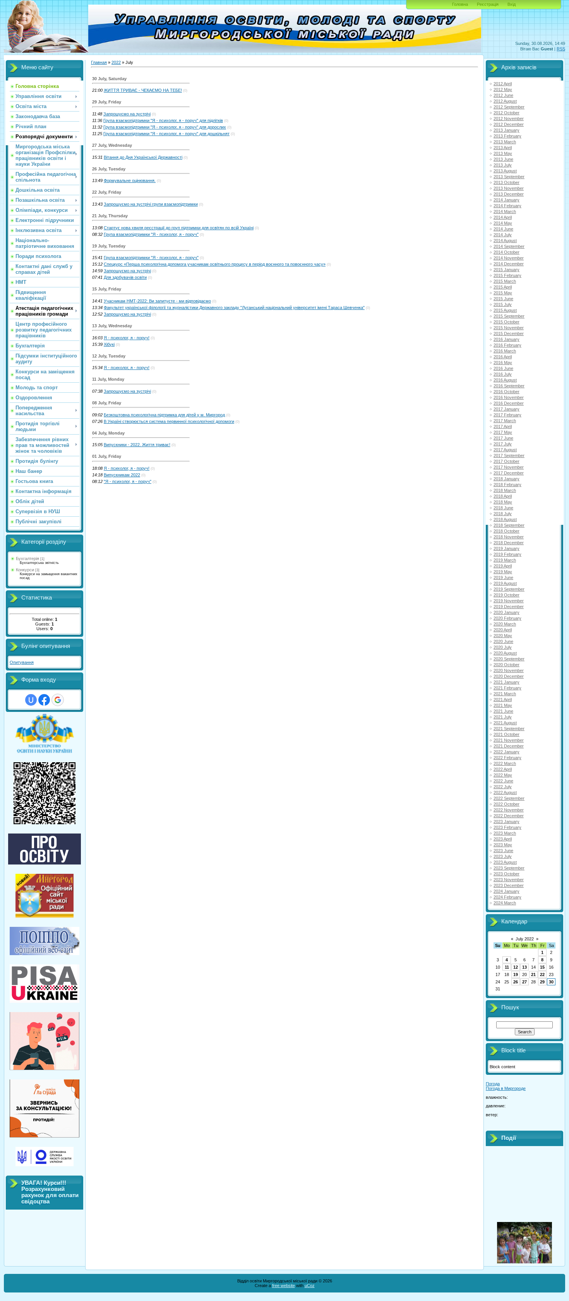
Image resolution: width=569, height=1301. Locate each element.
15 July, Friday (106, 289)
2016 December (509, 403)
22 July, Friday (106, 192)
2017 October (506, 461)
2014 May (503, 223)
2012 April (503, 83)
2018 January (506, 478)
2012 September (509, 107)
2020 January (506, 612)
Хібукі (109, 344)
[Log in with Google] (57, 700)
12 (515, 967)
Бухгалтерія (27, 558)
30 (551, 982)
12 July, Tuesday (108, 356)
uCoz (310, 1285)
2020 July (503, 647)
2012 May (503, 89)
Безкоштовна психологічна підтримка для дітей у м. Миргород (164, 414)
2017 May (503, 432)
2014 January (506, 200)
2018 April (503, 496)
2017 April (503, 426)
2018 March (505, 490)
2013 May (503, 153)
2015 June (503, 298)
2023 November (509, 879)
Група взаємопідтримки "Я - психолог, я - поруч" (151, 234)
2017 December (509, 473)
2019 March (505, 560)
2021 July (503, 717)
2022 (116, 62)
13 (524, 967)
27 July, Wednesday (112, 145)
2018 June (503, 507)
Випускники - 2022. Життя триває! (137, 444)
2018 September (509, 525)
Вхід (511, 4)
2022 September (509, 798)
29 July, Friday (106, 102)
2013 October (506, 182)
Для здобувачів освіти (125, 277)
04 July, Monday (108, 433)
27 (524, 982)
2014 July (503, 234)
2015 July (503, 304)
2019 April (503, 566)
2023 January (506, 821)
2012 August (505, 101)
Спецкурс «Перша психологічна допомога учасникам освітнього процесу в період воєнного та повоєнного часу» (215, 264)
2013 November (509, 188)
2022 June (503, 781)
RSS (561, 48)
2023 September (509, 868)
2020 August (505, 653)
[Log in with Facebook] (44, 700)
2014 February (507, 205)
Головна (460, 4)
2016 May (503, 362)
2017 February (507, 414)
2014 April (503, 217)
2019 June (503, 577)
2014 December (509, 263)
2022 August (505, 792)
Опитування (22, 662)
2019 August (505, 583)
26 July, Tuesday (108, 169)
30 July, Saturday (109, 78)
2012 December (509, 124)
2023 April (503, 839)
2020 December (509, 676)
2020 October (506, 664)
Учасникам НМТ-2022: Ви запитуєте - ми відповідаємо (157, 301)
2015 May (503, 292)
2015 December (509, 333)
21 (533, 974)
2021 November (509, 740)
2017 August (505, 449)
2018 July (503, 513)
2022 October (506, 804)
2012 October (506, 112)
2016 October (506, 391)
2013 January (506, 130)
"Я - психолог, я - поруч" (127, 481)
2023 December (509, 885)
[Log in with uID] (31, 700)
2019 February (507, 554)
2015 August (505, 310)
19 (515, 974)
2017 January (506, 409)
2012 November (509, 118)
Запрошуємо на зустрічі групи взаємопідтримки (151, 204)
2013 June (503, 159)
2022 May (503, 775)
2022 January (506, 751)
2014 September (509, 246)
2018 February (507, 484)
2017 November (509, 467)
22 (542, 974)
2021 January (506, 682)
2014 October (506, 252)
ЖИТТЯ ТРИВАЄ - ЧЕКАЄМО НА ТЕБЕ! (143, 90)
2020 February (507, 618)
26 (515, 982)
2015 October (506, 322)
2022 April (503, 769)
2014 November (509, 258)
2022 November (509, 810)
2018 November (509, 536)
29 (542, 982)
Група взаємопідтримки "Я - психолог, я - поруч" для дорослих (164, 127)
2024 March (505, 903)
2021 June (503, 711)
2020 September (509, 659)
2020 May (503, 635)
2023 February (507, 827)
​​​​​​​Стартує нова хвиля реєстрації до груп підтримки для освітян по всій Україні (179, 227)
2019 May (503, 571)
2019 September (509, 589)
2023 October (506, 873)
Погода (493, 1083)
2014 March (505, 211)
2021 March (505, 693)
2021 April (503, 699)
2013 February (507, 136)
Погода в (506, 1088)
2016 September (509, 385)
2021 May (503, 705)
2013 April (503, 147)
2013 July (503, 165)
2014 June (503, 229)
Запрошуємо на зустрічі (127, 114)
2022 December (509, 815)
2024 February (507, 897)
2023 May (503, 844)
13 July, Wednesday (112, 325)
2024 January (506, 891)
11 (507, 967)
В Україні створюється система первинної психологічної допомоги (169, 421)
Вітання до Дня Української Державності (143, 157)
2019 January (506, 548)
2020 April (503, 629)
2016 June (503, 368)
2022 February (507, 757)
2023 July (503, 856)
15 (542, 967)
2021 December (509, 746)
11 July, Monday (108, 379)
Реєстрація (488, 4)
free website (283, 1285)
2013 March (505, 141)
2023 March (505, 833)
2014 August (505, 240)
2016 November (509, 397)
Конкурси (25, 569)
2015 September (509, 316)
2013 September (509, 176)
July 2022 (525, 939)
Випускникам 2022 (122, 475)
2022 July (503, 786)
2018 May (503, 502)
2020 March (505, 624)
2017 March (505, 420)
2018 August (505, 519)
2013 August (505, 170)
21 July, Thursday (110, 215)
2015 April (503, 287)
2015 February (507, 275)
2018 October (506, 531)
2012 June (503, 95)
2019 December (509, 606)
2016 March (505, 351)
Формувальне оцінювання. (130, 180)
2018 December (509, 542)
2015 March (505, 281)
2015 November (509, 327)
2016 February (507, 345)
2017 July (503, 444)
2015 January (506, 269)
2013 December (509, 194)
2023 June (503, 850)
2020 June (503, 641)
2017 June (503, 438)
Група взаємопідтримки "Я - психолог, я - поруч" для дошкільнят (166, 133)
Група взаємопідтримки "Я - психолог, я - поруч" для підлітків (163, 120)
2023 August (505, 862)
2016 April (503, 356)
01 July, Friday (106, 456)
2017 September (509, 455)
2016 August (505, 380)
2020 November (509, 670)
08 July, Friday (106, 402)
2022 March (505, 763)
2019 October (506, 595)
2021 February (507, 688)
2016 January (506, 339)
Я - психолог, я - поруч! (126, 337)
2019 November (509, 600)
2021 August (505, 722)
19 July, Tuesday (108, 246)
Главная (99, 62)
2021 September (509, 728)
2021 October (506, 734)
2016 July (503, 374)
